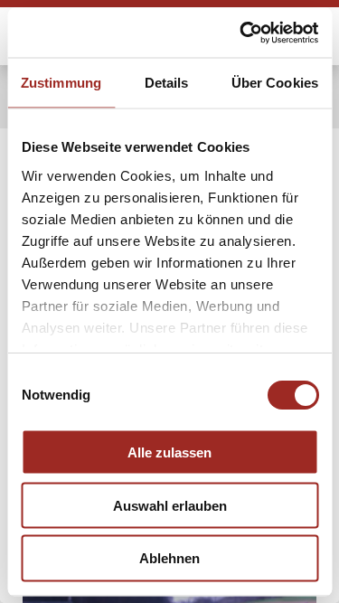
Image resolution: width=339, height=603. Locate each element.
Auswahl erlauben (170, 505)
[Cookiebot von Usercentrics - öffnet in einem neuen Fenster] (241, 32)
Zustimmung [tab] (61, 82)
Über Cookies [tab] (274, 82)
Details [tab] (167, 82)
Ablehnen (169, 558)
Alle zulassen (169, 451)
